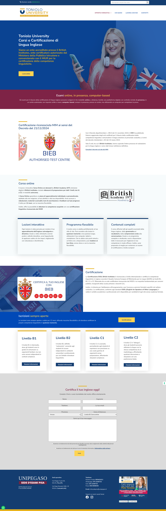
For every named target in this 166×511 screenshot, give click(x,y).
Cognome (99, 399)
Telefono (64, 406)
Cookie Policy (133, 501)
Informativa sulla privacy (102, 448)
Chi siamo (118, 13)
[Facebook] (87, 497)
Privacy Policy (124, 501)
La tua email (99, 406)
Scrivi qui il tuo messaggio (82, 418)
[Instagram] (91, 497)
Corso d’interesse (100, 412)
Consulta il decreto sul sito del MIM (97, 150)
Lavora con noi (132, 13)
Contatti (144, 13)
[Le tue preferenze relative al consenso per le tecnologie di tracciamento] (164, 383)
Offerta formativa (102, 13)
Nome (65, 399)
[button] (103, 12)
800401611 (36, 2)
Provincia (64, 412)
